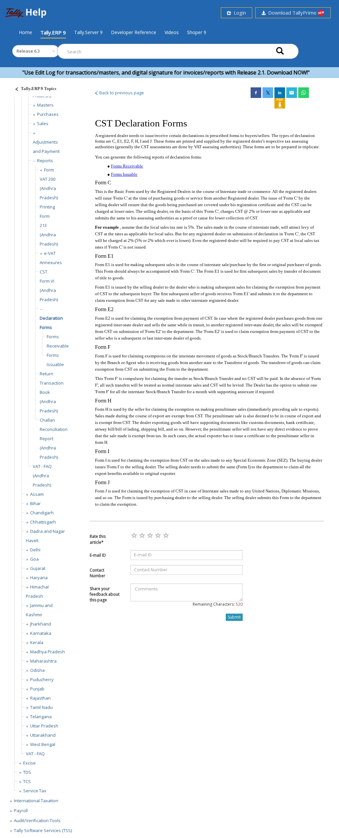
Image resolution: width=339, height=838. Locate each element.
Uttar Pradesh (44, 726)
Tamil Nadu (41, 707)
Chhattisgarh (43, 522)
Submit (234, 617)
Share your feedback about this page (105, 594)
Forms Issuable (124, 174)
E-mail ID (98, 555)
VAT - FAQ (35, 754)
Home (25, 32)
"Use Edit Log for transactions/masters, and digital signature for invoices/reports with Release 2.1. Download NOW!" (154, 72)
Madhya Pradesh (47, 652)
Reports (45, 160)
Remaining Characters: (218, 604)
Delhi (35, 550)
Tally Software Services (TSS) (43, 830)
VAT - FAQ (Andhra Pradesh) (42, 475)
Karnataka (40, 633)
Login (238, 12)
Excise (29, 763)
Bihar (35, 503)
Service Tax (34, 791)
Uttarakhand (43, 735)
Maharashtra (43, 661)
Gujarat (37, 568)
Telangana (41, 717)
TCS (27, 781)
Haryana (39, 578)
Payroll (21, 811)
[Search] (280, 51)
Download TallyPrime (292, 12)
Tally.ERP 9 (53, 32)
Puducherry (42, 679)
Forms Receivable (127, 165)
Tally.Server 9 (88, 32)
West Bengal (42, 744)
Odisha (37, 670)
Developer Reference (133, 32)
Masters (45, 105)
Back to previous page (121, 93)
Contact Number (97, 573)
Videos (172, 32)
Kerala (36, 642)
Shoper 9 (196, 32)
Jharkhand (40, 624)
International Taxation (36, 801)
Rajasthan (40, 698)
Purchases (48, 114)
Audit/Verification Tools (37, 820)
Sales (42, 123)
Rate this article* (98, 539)
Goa (34, 559)
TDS (27, 772)
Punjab (37, 689)
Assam (37, 494)
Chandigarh (42, 513)
